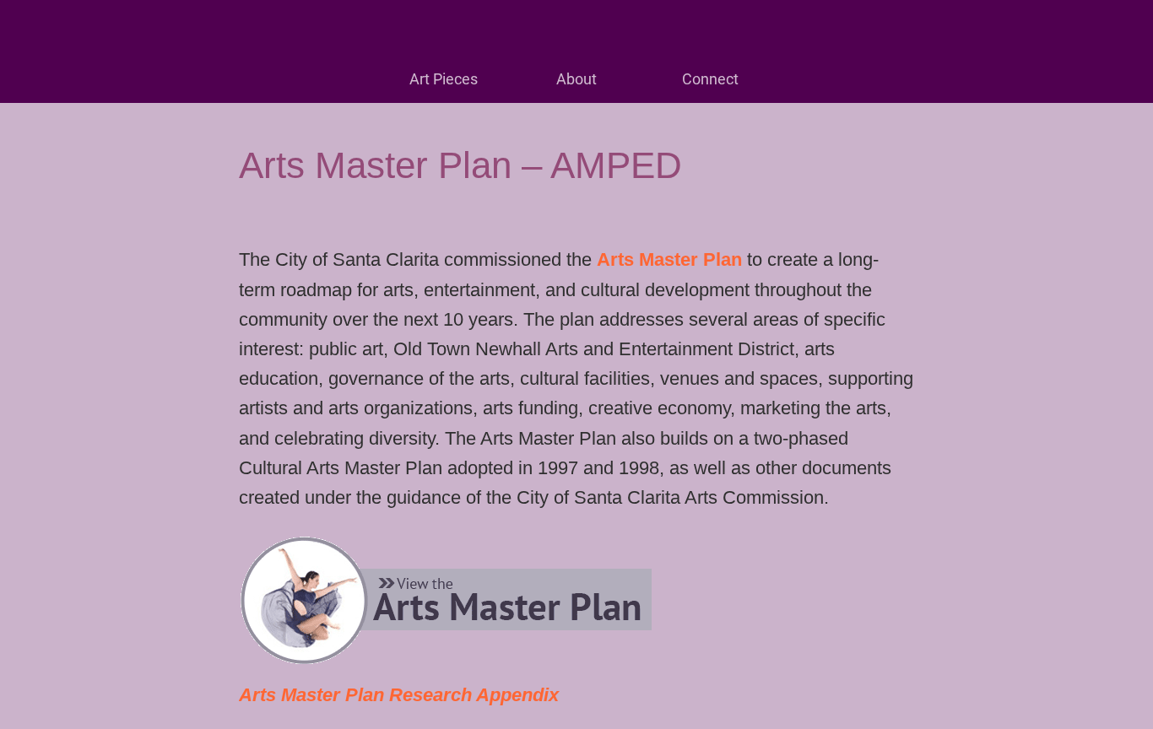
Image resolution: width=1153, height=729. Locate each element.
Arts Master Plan (669, 259)
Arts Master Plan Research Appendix (399, 694)
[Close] (27, 27)
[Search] (1109, 27)
